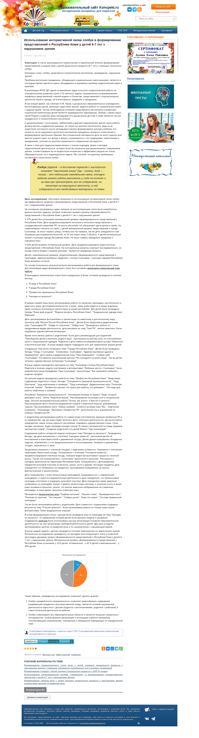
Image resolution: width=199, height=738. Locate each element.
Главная (26, 30)
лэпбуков (42, 521)
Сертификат (166, 30)
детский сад (48, 655)
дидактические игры (49, 494)
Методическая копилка (144, 30)
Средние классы (82, 30)
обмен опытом (63, 655)
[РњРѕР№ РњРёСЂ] (112, 648)
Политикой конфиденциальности (92, 723)
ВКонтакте (129, 9)
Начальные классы (59, 30)
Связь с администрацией (163, 709)
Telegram (134, 9)
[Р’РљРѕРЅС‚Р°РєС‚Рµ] (108, 648)
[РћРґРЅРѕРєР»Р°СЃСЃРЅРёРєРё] (103, 648)
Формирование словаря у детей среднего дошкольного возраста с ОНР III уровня (66, 671)
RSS (139, 9)
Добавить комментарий (37, 697)
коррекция (76, 655)
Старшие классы (104, 30)
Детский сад (38, 30)
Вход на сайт (163, 6)
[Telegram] (116, 648)
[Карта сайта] (139, 723)
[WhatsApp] (121, 648)
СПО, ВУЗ (122, 30)
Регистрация (163, 12)
